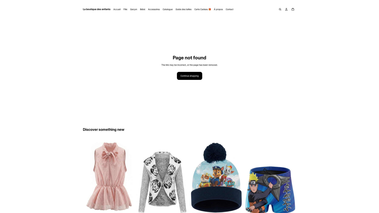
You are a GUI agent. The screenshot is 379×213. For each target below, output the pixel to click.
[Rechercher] (280, 9)
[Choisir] (184, 210)
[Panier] (293, 9)
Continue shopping (189, 76)
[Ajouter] (237, 210)
